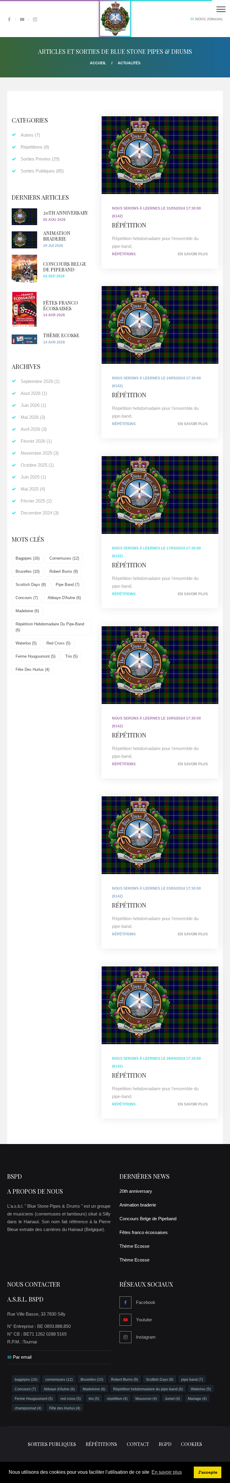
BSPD (14, 1176)
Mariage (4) (197, 1399)
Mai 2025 (33, 488)
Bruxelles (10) (28, 571)
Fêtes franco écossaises (60, 305)
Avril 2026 (34, 429)
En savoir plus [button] (167, 1472)
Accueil (98, 63)
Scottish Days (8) (31, 584)
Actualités (129, 63)
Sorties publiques (52, 1444)
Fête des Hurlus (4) (32, 669)
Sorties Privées (40, 158)
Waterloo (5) (26, 643)
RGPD (165, 1444)
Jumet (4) (172, 1399)
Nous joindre (208, 19)
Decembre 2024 (40, 512)
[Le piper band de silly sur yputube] (22, 19)
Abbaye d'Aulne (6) (64, 597)
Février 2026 (36, 441)
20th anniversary (65, 213)
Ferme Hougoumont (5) (35, 656)
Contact (138, 1444)
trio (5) (71, 656)
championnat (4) (28, 1408)
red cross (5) (58, 643)
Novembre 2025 (40, 453)
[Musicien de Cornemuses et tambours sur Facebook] (9, 19)
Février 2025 (36, 500)
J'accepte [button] (207, 1472)
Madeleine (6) (27, 611)
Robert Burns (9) (63, 571)
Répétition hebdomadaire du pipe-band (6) (50, 627)
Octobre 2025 (37, 465)
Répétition (129, 225)
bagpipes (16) (28, 558)
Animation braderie (56, 236)
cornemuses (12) (64, 558)
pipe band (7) (67, 584)
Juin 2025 (33, 476)
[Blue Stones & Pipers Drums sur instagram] (35, 19)
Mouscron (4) (146, 1399)
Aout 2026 (34, 393)
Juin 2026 (33, 405)
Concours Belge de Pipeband (64, 267)
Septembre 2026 (40, 381)
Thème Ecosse (61, 335)
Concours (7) (27, 597)
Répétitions (124, 254)
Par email (22, 1357)
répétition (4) (117, 1399)
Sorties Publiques (42, 170)
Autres (30, 135)
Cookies (191, 1444)
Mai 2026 (33, 417)
